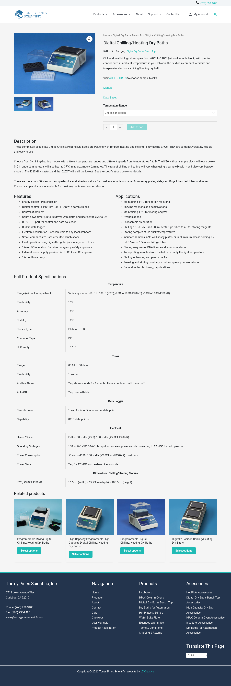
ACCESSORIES (118, 78)
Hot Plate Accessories (199, 592)
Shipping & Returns (150, 632)
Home (106, 35)
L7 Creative (147, 671)
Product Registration (104, 627)
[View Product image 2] (44, 104)
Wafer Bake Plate (149, 617)
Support (153, 14)
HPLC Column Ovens (151, 597)
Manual (107, 87)
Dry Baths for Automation (154, 607)
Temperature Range (115, 105)
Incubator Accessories (199, 622)
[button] (105, 14)
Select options (29, 550)
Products (98, 14)
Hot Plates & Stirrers (151, 612)
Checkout (97, 617)
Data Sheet (110, 97)
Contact (96, 607)
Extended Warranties (151, 622)
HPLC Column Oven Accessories (205, 617)
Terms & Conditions (151, 627)
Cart (94, 612)
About (139, 14)
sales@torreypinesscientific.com (25, 617)
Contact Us (172, 14)
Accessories (120, 14)
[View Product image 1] (23, 104)
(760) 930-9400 (208, 3)
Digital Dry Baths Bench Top (128, 35)
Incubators (145, 592)
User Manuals (100, 622)
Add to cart (136, 127)
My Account (198, 14)
